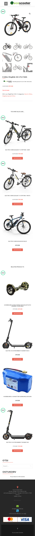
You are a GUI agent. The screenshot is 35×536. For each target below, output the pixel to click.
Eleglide (4, 96)
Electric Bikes (28, 94)
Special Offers (11, 96)
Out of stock (17, 158)
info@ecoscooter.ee (17, 508)
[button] (29, 13)
